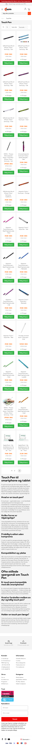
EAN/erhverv (4, 683)
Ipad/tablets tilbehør (21, 679)
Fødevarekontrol (20, 665)
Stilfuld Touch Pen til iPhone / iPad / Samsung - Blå (23, 47)
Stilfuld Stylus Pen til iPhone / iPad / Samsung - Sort (8, 47)
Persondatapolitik (20, 662)
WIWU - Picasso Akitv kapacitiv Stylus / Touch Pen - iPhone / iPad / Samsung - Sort (8, 157)
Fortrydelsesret (20, 667)
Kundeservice (5, 679)
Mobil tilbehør (19, 677)
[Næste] (19, 470)
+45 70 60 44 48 (5, 665)
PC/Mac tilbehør (20, 681)
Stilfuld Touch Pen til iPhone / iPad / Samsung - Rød (8, 83)
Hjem (2, 18)
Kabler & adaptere (21, 683)
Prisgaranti (4, 681)
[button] (26, 739)
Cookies (18, 660)
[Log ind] (25, 9)
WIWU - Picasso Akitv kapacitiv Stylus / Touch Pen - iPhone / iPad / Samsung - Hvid (8, 411)
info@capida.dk (5, 667)
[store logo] (8, 9)
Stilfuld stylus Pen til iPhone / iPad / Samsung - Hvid (8, 119)
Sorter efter (14, 27)
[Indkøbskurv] (29, 9)
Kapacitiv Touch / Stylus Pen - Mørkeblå (23, 301)
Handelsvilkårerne (21, 658)
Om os (3, 677)
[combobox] (16, 13)
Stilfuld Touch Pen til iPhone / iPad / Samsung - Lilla (23, 83)
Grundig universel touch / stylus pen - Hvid (23, 337)
